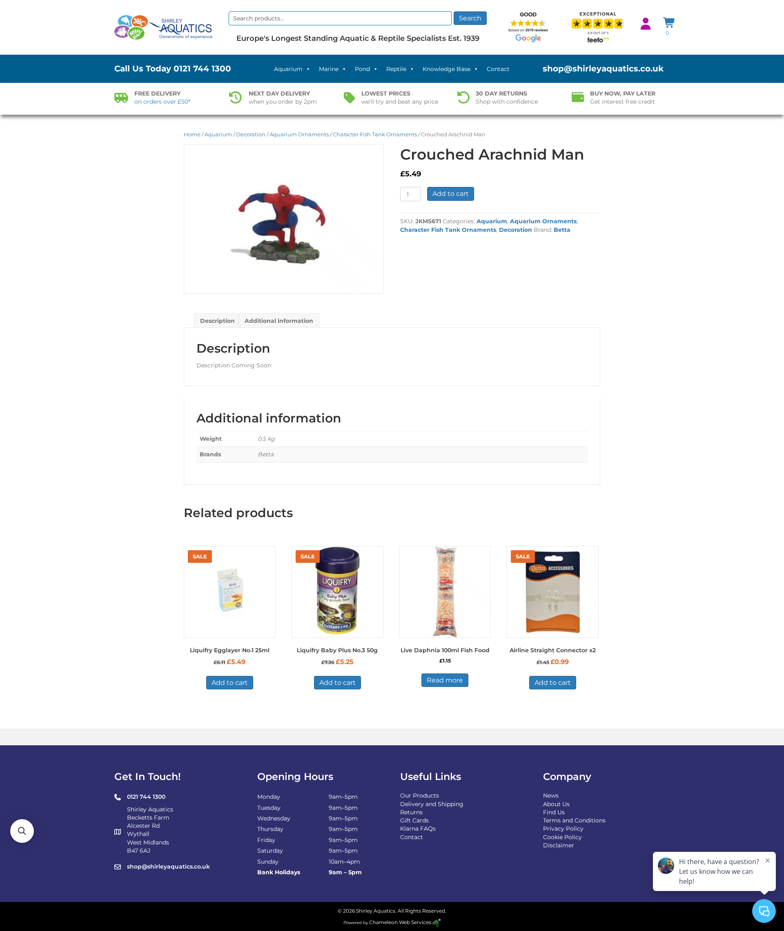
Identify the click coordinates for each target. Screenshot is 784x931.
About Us (556, 804)
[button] (22, 831)
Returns (411, 812)
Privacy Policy (563, 828)
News (551, 795)
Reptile (396, 69)
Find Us (554, 812)
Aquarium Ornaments (299, 134)
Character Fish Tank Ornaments (375, 134)
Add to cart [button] (230, 683)
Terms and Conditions (574, 820)
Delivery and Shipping (431, 804)
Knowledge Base (446, 69)
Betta (562, 229)
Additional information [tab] (279, 320)
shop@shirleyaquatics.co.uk (603, 68)
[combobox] (340, 18)
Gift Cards (414, 820)
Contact (498, 69)
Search (470, 18)
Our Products (419, 795)
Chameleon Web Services (400, 922)
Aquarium (288, 69)
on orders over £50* (162, 101)
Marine (329, 69)
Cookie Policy (562, 837)
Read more (445, 680)
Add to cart (450, 194)
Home (192, 134)
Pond (362, 69)
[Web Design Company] (436, 922)
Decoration (250, 134)
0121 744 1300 (202, 68)
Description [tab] (217, 320)
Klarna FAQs (418, 828)
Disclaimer (558, 845)
